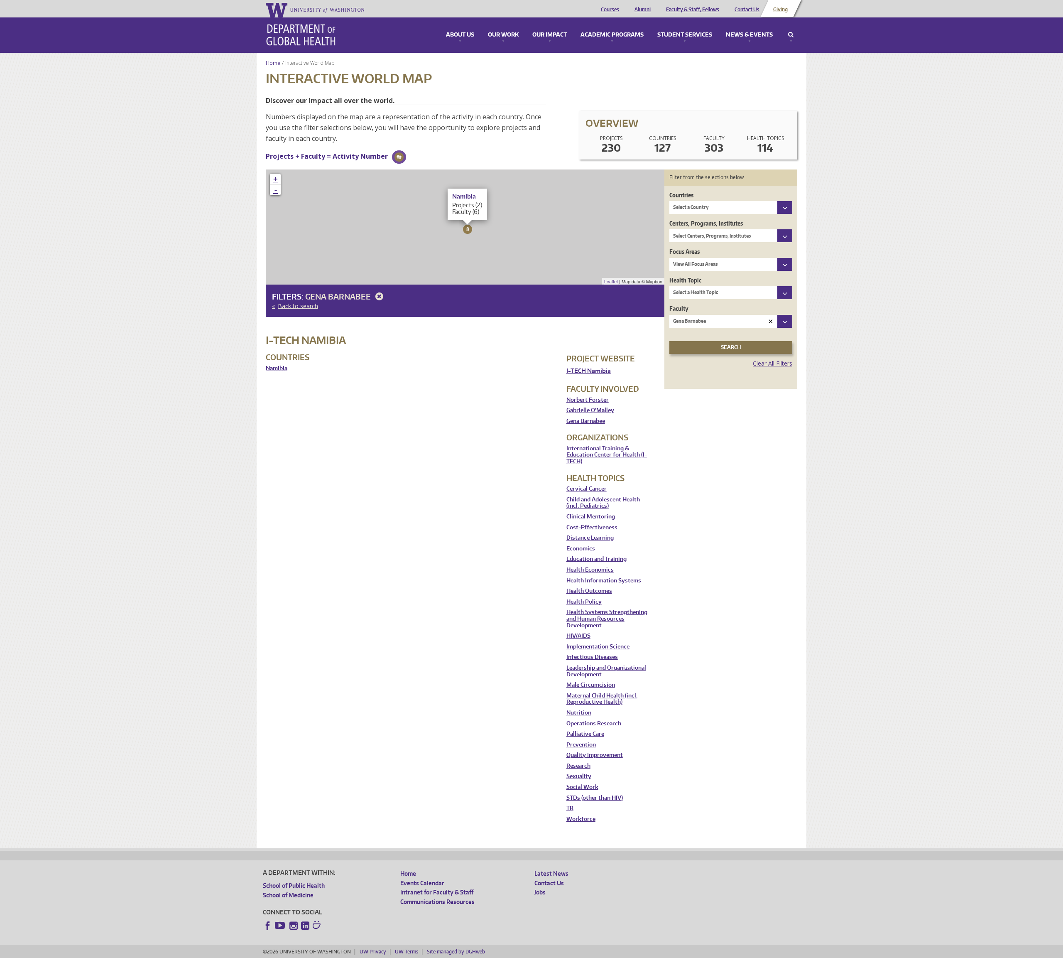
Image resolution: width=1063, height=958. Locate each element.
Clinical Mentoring (590, 516)
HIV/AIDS (578, 636)
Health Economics (590, 570)
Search (790, 35)
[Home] (301, 35)
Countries (681, 195)
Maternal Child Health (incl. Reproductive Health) (601, 699)
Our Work (503, 35)
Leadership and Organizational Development (606, 671)
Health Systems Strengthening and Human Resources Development (606, 618)
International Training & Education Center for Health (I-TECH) (606, 454)
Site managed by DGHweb (456, 951)
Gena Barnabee (338, 296)
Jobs (540, 892)
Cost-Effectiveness (591, 527)
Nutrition (578, 713)
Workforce (580, 819)
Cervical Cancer (586, 489)
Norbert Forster (587, 400)
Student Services (684, 35)
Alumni (642, 9)
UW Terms (406, 951)
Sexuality (578, 776)
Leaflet (611, 281)
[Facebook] (268, 926)
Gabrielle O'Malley (590, 410)
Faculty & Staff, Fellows (692, 9)
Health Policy (584, 602)
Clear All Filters (772, 363)
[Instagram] (294, 926)
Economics (580, 548)
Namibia (276, 368)
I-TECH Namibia (588, 370)
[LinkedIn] (305, 926)
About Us (460, 35)
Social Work (582, 787)
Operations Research (593, 723)
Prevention (581, 745)
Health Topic (685, 280)
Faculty (678, 308)
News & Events (749, 35)
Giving (780, 9)
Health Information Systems (603, 580)
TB (569, 808)
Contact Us (747, 9)
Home (273, 62)
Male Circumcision (590, 685)
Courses (610, 9)
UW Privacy (373, 951)
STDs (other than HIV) (594, 798)
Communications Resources (437, 901)
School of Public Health (294, 885)
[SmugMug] (318, 926)
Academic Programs (612, 35)
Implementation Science (597, 647)
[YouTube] (280, 926)
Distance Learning (590, 538)
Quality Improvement (594, 755)
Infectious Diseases (592, 657)
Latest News (551, 873)
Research (578, 766)
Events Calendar (422, 883)
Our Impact (549, 35)
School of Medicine (288, 895)
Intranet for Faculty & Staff (436, 892)
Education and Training (596, 559)
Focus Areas (684, 251)
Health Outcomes (589, 591)
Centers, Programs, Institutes (706, 223)
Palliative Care (585, 734)
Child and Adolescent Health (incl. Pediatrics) (603, 502)
